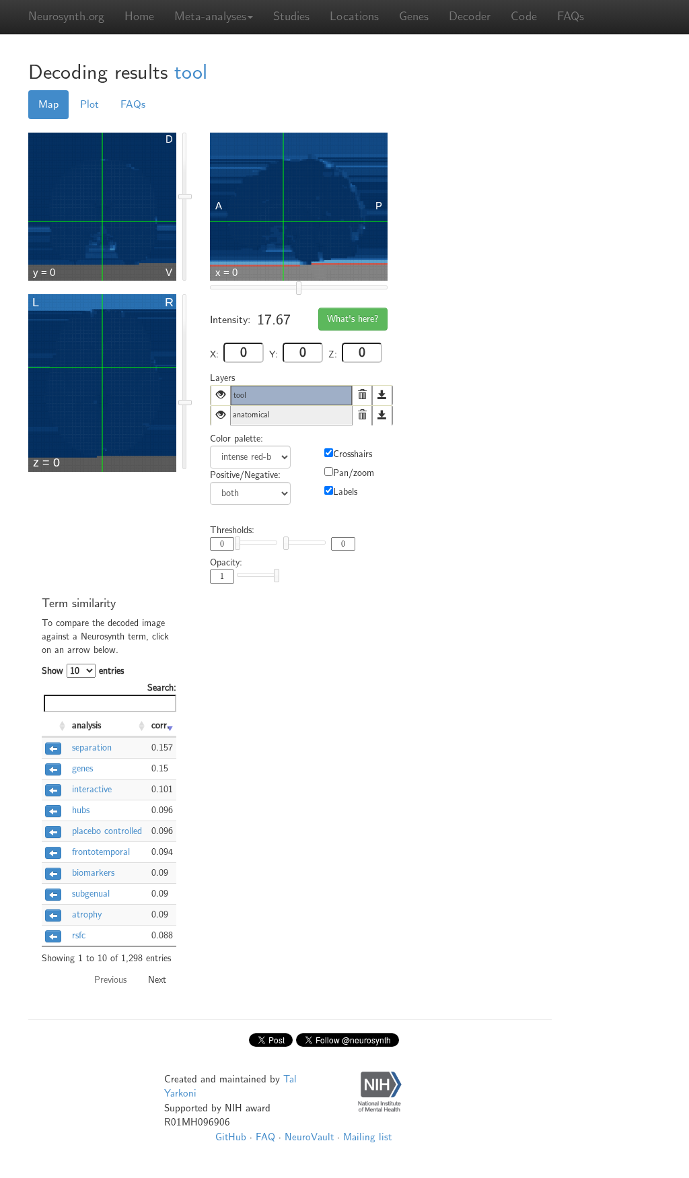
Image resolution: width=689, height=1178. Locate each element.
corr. (160, 725)
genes (82, 768)
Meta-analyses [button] (210, 16)
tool (190, 72)
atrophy (87, 914)
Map (48, 104)
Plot (89, 104)
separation (92, 747)
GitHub (230, 1137)
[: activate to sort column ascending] (55, 726)
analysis (86, 725)
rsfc (78, 935)
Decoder (470, 16)
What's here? (353, 318)
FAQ (265, 1137)
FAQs (570, 16)
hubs (80, 810)
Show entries (83, 671)
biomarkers (93, 872)
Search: (161, 687)
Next (157, 979)
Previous (110, 979)
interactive (92, 789)
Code (524, 16)
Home (139, 16)
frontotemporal (101, 852)
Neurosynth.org (66, 16)
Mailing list (367, 1137)
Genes (414, 16)
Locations (354, 16)
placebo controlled (107, 831)
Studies (291, 16)
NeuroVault (309, 1137)
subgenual (91, 893)
